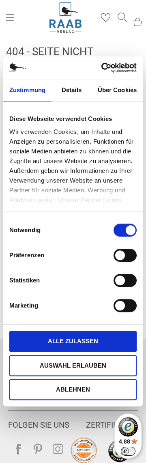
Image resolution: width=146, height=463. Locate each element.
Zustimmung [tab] (27, 89)
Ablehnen (73, 389)
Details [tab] (72, 89)
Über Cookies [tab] (117, 89)
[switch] (125, 256)
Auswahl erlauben (73, 365)
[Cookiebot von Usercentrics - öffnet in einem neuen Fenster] (103, 67)
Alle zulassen (73, 341)
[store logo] (65, 17)
